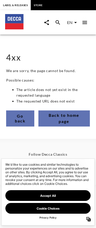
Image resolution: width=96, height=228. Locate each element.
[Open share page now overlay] (46, 22)
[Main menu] (85, 22)
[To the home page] (23, 27)
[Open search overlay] (58, 22)
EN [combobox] (69, 22)
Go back (20, 118)
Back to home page (64, 118)
